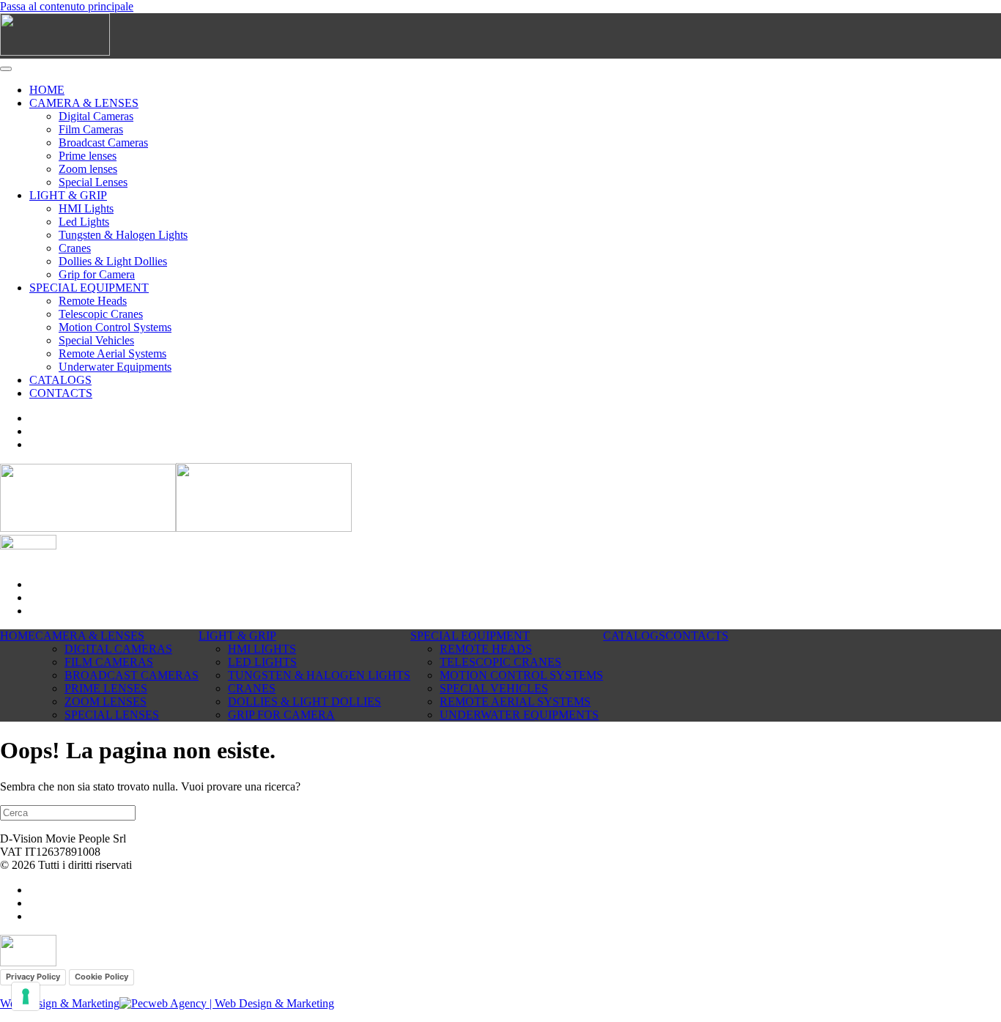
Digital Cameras (96, 116)
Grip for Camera (97, 274)
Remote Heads (93, 301)
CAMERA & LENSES (83, 103)
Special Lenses (93, 182)
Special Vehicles (96, 340)
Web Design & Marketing (59, 1003)
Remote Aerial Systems (112, 353)
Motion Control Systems (115, 327)
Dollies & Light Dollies (113, 261)
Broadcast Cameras (103, 142)
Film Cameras (91, 129)
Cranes (75, 248)
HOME (46, 90)
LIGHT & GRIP (68, 195)
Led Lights (84, 221)
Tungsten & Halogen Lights (123, 235)
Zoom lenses (88, 169)
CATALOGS (60, 380)
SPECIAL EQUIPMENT (89, 287)
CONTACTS (60, 393)
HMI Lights (86, 208)
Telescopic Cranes (101, 314)
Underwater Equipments (115, 366)
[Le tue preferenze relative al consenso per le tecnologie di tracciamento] (26, 996)
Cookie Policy (101, 976)
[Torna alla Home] (55, 51)
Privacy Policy (33, 976)
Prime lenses (88, 155)
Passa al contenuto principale (66, 6)
